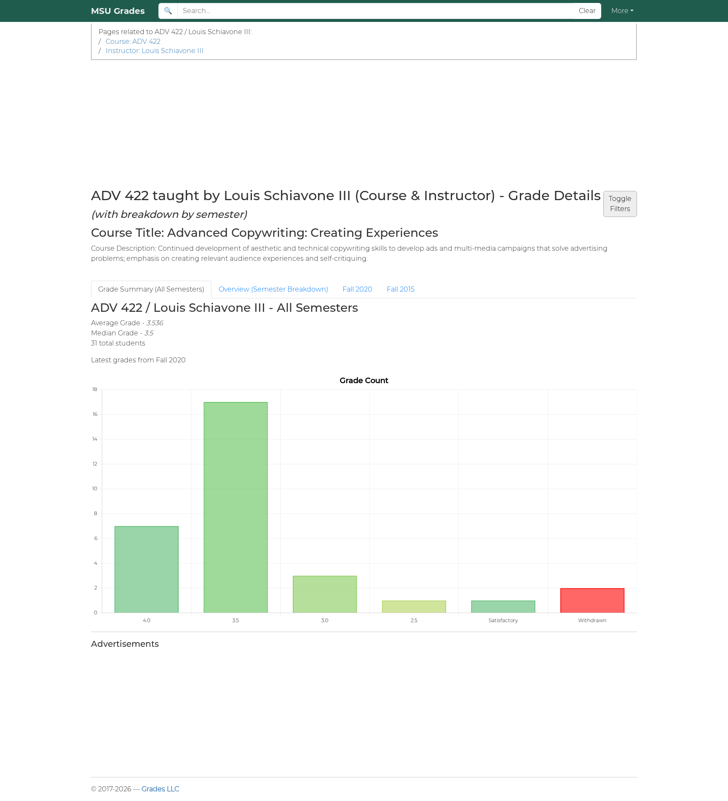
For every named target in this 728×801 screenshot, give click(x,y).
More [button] (620, 11)
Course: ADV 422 (133, 42)
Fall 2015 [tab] (401, 289)
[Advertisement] (364, 123)
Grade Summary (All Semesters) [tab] (151, 289)
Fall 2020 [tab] (357, 289)
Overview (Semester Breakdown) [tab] (273, 289)
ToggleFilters (620, 204)
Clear (587, 11)
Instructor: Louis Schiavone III (154, 51)
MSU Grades (118, 11)
